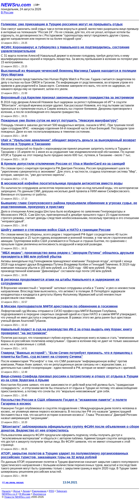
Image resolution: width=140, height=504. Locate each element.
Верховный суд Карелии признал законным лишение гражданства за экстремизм (67, 97)
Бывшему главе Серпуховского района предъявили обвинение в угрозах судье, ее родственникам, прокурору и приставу (69, 205)
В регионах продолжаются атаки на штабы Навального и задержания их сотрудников (60, 281)
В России (7, 12)
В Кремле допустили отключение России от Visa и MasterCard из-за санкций (63, 163)
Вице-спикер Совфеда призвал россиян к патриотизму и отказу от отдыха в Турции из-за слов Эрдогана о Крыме (69, 378)
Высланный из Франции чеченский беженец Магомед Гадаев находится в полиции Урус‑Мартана (68, 72)
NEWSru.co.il (9, 494)
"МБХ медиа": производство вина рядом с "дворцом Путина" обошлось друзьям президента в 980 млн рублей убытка (67, 254)
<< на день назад (13, 482)
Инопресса (39, 494)
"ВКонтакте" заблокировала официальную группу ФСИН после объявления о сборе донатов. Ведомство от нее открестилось (70, 428)
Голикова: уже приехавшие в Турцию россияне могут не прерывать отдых (62, 24)
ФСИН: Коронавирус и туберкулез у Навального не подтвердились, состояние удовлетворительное (65, 49)
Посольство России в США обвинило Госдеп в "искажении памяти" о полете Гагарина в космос (64, 401)
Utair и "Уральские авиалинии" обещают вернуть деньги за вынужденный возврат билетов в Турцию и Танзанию (68, 142)
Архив (26, 491)
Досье (16, 491)
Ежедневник (39, 491)
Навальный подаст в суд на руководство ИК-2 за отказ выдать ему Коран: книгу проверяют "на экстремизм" (66, 331)
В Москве (24, 494)
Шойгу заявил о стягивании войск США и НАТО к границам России (55, 230)
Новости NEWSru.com (17, 496)
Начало (6, 491)
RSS (51, 491)
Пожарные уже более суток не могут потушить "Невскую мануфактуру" (59, 120)
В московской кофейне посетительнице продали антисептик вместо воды (61, 183)
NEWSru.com (16, 4)
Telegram (61, 491)
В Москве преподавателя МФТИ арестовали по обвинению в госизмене (59, 306)
